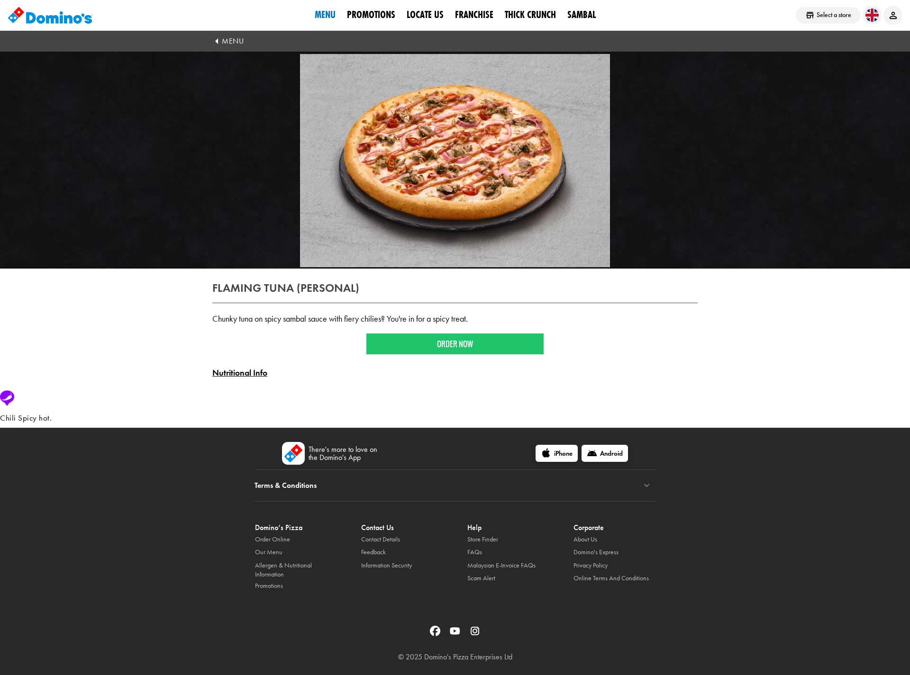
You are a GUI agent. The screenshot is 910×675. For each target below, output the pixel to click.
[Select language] (872, 15)
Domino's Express (596, 552)
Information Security (386, 565)
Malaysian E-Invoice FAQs (501, 565)
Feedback (373, 552)
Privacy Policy (590, 565)
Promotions (371, 15)
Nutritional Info (239, 373)
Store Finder (482, 539)
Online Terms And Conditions (611, 578)
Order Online (272, 539)
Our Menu (268, 552)
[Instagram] (475, 634)
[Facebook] (436, 634)
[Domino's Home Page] (50, 15)
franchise (474, 15)
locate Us (425, 15)
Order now (455, 344)
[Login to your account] (892, 15)
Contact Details (380, 539)
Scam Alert (481, 578)
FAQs (474, 552)
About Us (585, 539)
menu (325, 15)
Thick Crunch (530, 15)
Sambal (581, 15)
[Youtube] (456, 634)
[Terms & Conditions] (646, 485)
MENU (233, 40)
